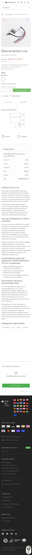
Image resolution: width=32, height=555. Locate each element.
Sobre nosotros (6, 462)
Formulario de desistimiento (10, 471)
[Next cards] (7, 391)
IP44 (13, 327)
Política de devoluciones (9, 468)
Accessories (9, 14)
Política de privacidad (8, 473)
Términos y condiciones (9, 465)
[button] (3, 2)
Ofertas (19, 327)
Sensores (25, 327)
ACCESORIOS (6, 327)
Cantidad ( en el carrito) (8, 87)
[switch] (28, 553)
